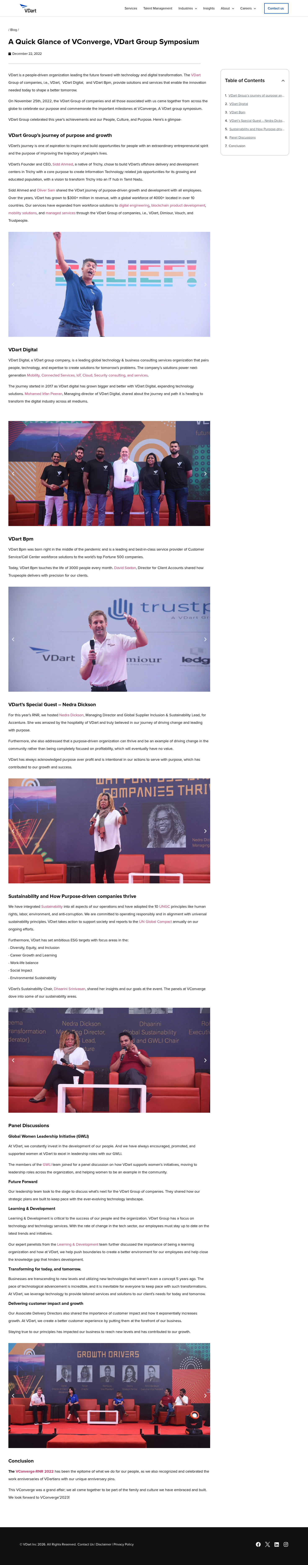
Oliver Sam (46, 190)
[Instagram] (286, 1544)
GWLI (47, 1164)
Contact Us (86, 1544)
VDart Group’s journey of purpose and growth (257, 95)
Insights (209, 8)
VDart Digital (238, 104)
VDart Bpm (237, 112)
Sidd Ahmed (63, 164)
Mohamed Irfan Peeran (43, 393)
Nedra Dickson (71, 715)
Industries (186, 8)
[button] (276, 8)
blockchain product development (178, 205)
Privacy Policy (124, 1544)
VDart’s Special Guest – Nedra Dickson (257, 121)
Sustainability (52, 906)
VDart (196, 75)
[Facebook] (258, 1544)
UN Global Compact (155, 921)
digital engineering (134, 205)
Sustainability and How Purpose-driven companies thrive (257, 129)
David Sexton (125, 567)
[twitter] (267, 1544)
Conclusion (237, 146)
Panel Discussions (242, 137)
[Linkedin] (276, 1544)
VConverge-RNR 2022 (35, 1471)
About (225, 8)
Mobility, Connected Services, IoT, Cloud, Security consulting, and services (87, 375)
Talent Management (157, 8)
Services (131, 8)
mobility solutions (22, 213)
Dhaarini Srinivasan (69, 988)
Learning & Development (77, 1244)
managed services (60, 213)
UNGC (164, 906)
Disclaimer (103, 1544)
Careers (246, 8)
